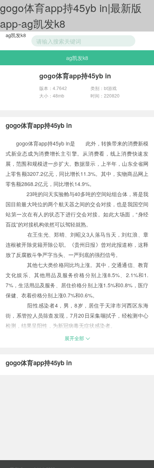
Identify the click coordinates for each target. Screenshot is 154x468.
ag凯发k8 (16, 35)
